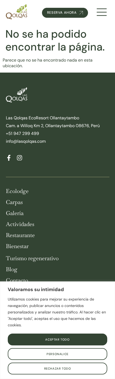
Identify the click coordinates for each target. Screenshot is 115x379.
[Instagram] (19, 158)
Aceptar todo (57, 339)
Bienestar (17, 246)
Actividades (20, 224)
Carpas (14, 202)
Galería (15, 213)
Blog (11, 269)
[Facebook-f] (9, 158)
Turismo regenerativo (32, 258)
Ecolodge (17, 191)
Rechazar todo (57, 368)
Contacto (17, 280)
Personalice (57, 354)
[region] (57, 330)
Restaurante (20, 235)
